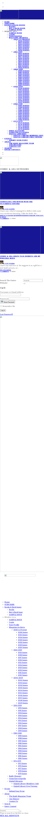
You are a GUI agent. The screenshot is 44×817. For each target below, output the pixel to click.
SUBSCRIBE (9, 605)
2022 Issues (23, 47)
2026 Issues (24, 41)
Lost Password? (6, 314)
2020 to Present (22, 39)
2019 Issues (23, 53)
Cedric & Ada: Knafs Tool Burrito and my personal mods (20, 257)
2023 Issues (23, 45)
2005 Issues (23, 78)
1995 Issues (23, 96)
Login (12, 34)
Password (4, 299)
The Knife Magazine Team (21, 143)
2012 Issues (23, 64)
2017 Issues (23, 56)
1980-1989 (18, 104)
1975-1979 (18, 121)
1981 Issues (23, 118)
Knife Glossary (16, 131)
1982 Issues (23, 116)
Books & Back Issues (15, 25)
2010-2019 (18, 52)
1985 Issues (23, 112)
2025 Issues (23, 42)
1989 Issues (23, 105)
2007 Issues (23, 82)
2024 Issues (24, 44)
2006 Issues (24, 80)
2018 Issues (23, 55)
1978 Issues (23, 127)
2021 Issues (23, 49)
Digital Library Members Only (28, 135)
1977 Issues (23, 126)
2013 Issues (23, 63)
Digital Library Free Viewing (28, 137)
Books (12, 26)
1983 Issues (23, 115)
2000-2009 (18, 69)
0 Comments (4, 218)
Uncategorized (5, 270)
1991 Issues (23, 90)
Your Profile (15, 36)
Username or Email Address (12, 292)
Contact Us (15, 146)
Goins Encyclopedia (19, 132)
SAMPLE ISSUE (15, 33)
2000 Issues (23, 71)
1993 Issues (23, 93)
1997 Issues (23, 99)
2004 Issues (24, 77)
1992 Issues (23, 91)
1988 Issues (23, 107)
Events (8, 138)
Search (7, 804)
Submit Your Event (18, 140)
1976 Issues (23, 124)
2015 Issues (23, 60)
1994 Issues (23, 94)
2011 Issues (23, 66)
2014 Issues (23, 61)
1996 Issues (23, 97)
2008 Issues (23, 83)
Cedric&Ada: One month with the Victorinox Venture (16, 203)
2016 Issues (23, 58)
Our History (15, 145)
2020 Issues (23, 50)
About (8, 142)
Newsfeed (22, 215)
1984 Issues (23, 113)
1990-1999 (18, 86)
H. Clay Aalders (9, 209)
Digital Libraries (18, 134)
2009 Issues (24, 85)
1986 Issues (23, 110)
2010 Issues (23, 67)
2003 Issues (23, 75)
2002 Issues (23, 74)
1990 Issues (23, 88)
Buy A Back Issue (17, 28)
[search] (24, 283)
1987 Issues (23, 108)
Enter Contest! (12, 149)
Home (7, 602)
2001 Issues (23, 72)
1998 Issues (23, 101)
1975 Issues (23, 123)
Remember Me (8, 306)
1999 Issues (23, 102)
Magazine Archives (18, 37)
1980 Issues (23, 120)
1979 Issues (23, 129)
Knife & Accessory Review (9, 215)
